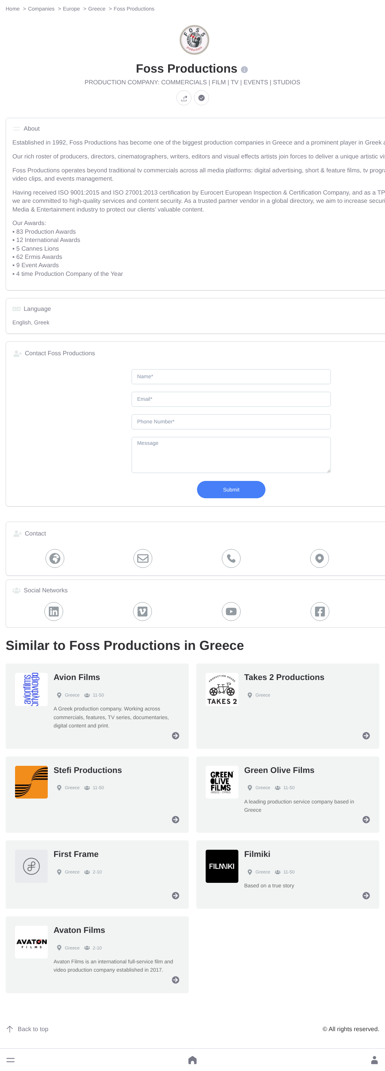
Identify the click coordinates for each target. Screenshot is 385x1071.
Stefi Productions (87, 770)
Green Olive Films (279, 770)
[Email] (143, 558)
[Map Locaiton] (319, 558)
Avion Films (76, 677)
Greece (72, 695)
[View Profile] (175, 735)
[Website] (55, 558)
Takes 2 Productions (284, 677)
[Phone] (231, 558)
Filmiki (257, 854)
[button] (10, 1060)
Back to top (33, 1029)
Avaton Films (79, 930)
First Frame (76, 854)
